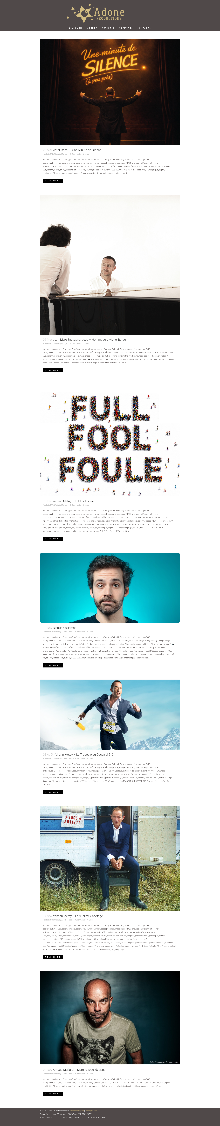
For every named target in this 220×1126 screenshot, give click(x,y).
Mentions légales (77, 1111)
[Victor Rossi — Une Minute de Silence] (110, 92)
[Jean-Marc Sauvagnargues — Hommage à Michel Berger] (110, 265)
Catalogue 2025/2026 (93, 1111)
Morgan (64, 154)
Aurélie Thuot (66, 632)
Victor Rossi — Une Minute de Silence (76, 150)
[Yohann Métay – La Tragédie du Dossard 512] (110, 715)
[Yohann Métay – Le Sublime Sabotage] (110, 858)
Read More (53, 181)
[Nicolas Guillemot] (110, 588)
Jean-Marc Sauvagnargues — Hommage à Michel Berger (90, 339)
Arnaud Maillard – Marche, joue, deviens (79, 1070)
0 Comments (75, 154)
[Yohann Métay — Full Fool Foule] (110, 440)
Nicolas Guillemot (64, 628)
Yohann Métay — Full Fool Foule (73, 501)
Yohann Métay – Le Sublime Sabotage (78, 916)
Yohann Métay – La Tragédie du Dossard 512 (83, 754)
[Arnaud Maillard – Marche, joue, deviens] (110, 1018)
